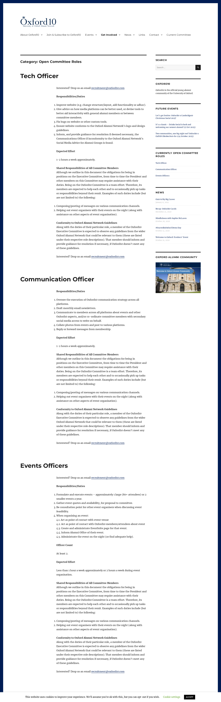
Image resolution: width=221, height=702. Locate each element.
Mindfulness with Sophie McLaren (171, 218)
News (127, 34)
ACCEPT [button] (189, 697)
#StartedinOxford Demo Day (168, 228)
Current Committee (179, 34)
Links (142, 34)
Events (89, 34)
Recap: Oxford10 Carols (166, 209)
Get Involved (109, 34)
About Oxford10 (29, 34)
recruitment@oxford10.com (107, 88)
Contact (154, 34)
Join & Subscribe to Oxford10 (64, 34)
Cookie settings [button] (171, 697)
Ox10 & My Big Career (165, 199)
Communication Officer (57, 279)
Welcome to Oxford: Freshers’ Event (172, 237)
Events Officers (44, 465)
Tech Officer (39, 76)
